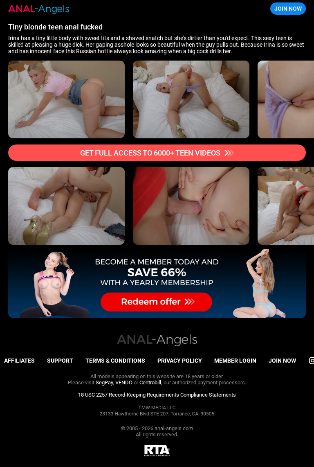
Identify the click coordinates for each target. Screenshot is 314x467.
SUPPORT (60, 360)
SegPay (104, 382)
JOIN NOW (288, 8)
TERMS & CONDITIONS (115, 360)
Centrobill (150, 382)
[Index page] (38, 9)
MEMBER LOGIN (235, 360)
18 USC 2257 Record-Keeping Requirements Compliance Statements (157, 395)
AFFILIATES (19, 360)
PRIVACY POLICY (179, 360)
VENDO (123, 382)
